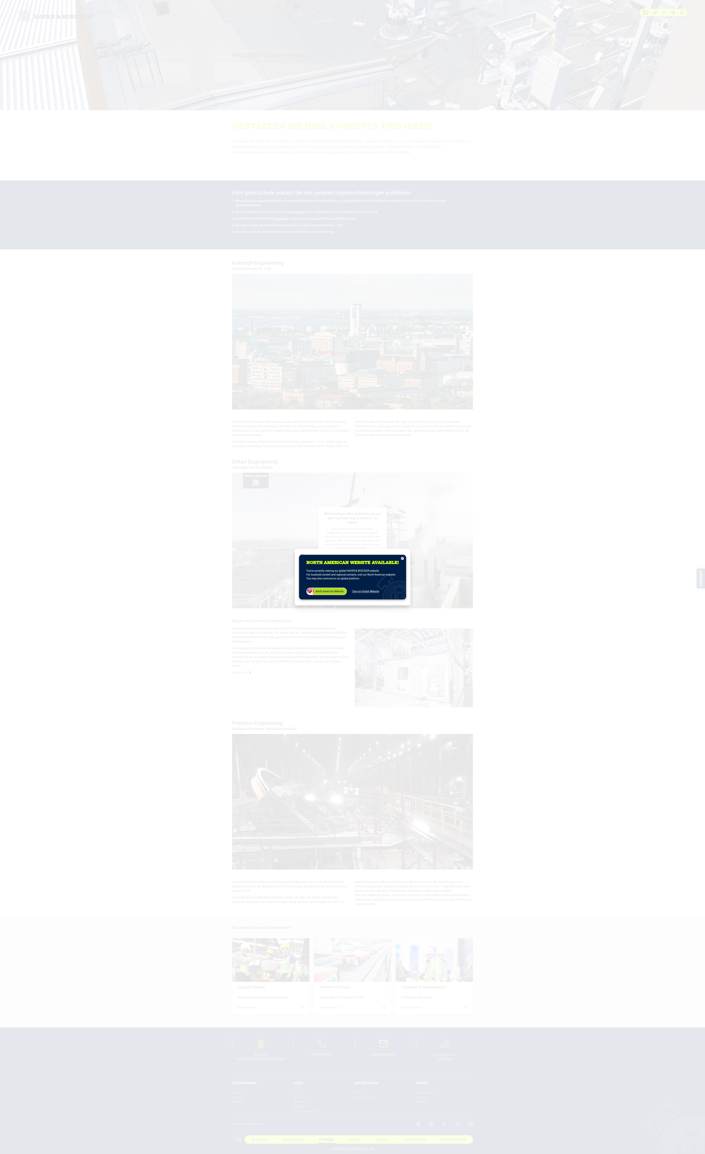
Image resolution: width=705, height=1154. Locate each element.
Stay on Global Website (365, 591)
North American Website (330, 591)
